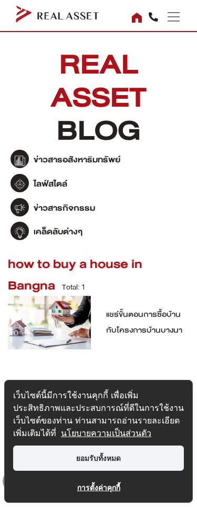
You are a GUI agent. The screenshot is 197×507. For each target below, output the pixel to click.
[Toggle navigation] (169, 16)
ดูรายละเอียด (49, 328)
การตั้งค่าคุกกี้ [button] (98, 487)
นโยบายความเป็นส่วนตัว (106, 433)
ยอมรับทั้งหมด (98, 457)
